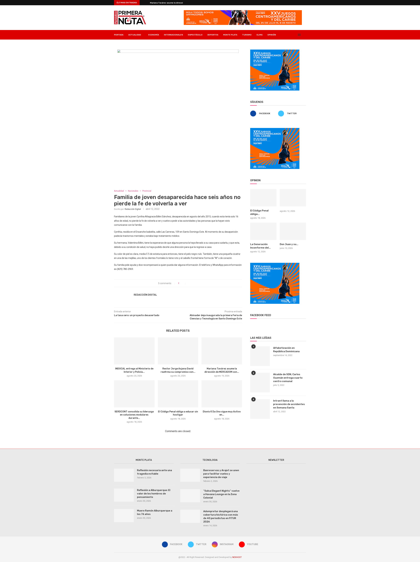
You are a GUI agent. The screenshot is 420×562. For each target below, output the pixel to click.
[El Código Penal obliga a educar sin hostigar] (178, 393)
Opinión (271, 35)
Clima (259, 35)
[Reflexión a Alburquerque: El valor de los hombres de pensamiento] (124, 495)
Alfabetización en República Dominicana (286, 349)
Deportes (212, 35)
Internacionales (173, 35)
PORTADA (118, 35)
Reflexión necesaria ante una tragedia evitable (154, 472)
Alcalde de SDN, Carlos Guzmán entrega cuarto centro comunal (288, 378)
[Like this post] (183, 283)
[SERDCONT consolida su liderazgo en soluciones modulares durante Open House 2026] (134, 393)
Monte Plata (230, 35)
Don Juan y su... (289, 244)
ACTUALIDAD (134, 35)
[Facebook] (284, 35)
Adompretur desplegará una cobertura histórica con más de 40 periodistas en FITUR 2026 (220, 516)
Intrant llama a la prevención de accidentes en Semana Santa (289, 404)
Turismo (247, 35)
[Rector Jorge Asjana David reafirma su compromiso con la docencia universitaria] (178, 350)
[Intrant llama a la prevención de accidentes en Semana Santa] (260, 409)
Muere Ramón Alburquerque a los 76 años (154, 512)
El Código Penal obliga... (259, 212)
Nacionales (133, 191)
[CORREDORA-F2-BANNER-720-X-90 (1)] (243, 11)
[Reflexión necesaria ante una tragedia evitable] (124, 475)
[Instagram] (291, 35)
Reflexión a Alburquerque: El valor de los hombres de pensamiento (153, 494)
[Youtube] (295, 35)
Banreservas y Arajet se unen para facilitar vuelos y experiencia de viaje (221, 474)
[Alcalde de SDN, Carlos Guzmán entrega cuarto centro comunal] (260, 382)
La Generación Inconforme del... (260, 246)
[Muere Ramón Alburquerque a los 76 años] (124, 515)
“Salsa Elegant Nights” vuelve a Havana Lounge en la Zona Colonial (221, 494)
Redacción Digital (133, 209)
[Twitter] (288, 35)
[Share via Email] (199, 283)
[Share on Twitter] (193, 283)
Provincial (146, 191)
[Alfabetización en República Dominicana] (260, 356)
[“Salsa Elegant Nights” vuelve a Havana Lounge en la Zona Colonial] (190, 495)
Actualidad (119, 191)
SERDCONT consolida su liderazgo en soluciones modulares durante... (134, 414)
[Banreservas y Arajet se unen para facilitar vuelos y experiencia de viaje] (190, 475)
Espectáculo (195, 35)
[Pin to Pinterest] (196, 283)
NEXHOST (237, 557)
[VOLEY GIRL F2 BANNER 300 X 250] (274, 51)
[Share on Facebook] (189, 283)
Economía (153, 35)
